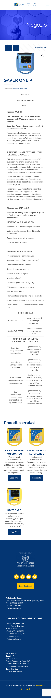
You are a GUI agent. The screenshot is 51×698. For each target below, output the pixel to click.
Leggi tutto (14, 478)
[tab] (25, 95)
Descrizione (25, 95)
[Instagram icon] (29, 689)
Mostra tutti (41, 48)
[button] (42, 55)
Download (25, 106)
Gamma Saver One (20, 88)
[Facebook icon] (22, 689)
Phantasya (40, 685)
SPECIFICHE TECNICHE (25, 100)
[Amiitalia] (25, 5)
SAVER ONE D (14, 510)
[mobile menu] (48, 5)
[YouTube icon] (24, 689)
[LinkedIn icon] (27, 689)
